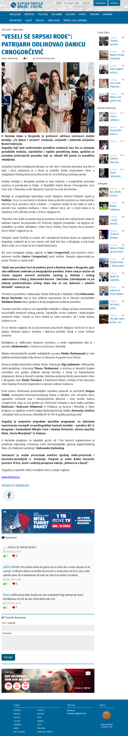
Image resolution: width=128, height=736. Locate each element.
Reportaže (16, 20)
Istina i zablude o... (115, 118)
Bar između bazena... (115, 193)
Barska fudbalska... (115, 207)
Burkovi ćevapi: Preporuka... (117, 56)
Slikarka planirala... (115, 160)
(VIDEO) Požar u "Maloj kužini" (117, 263)
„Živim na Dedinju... (114, 235)
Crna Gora (54, 20)
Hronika (107, 14)
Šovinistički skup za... (115, 132)
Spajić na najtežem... (115, 278)
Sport (82, 14)
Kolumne (57, 14)
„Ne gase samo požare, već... (117, 320)
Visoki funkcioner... (116, 174)
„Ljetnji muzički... (114, 221)
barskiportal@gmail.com (76, 713)
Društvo (29, 14)
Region (40, 20)
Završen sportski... (114, 42)
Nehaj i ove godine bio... (116, 98)
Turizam (94, 14)
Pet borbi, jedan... (115, 306)
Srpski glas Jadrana (75, 20)
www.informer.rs (11, 477)
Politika (43, 14)
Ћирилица (100, 3)
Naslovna (15, 14)
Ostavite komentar (45, 58)
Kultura (70, 14)
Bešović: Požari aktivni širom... (117, 249)
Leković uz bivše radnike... (117, 292)
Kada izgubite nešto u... (116, 70)
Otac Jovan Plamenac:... (115, 84)
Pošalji (8, 657)
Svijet (28, 20)
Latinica (114, 3)
